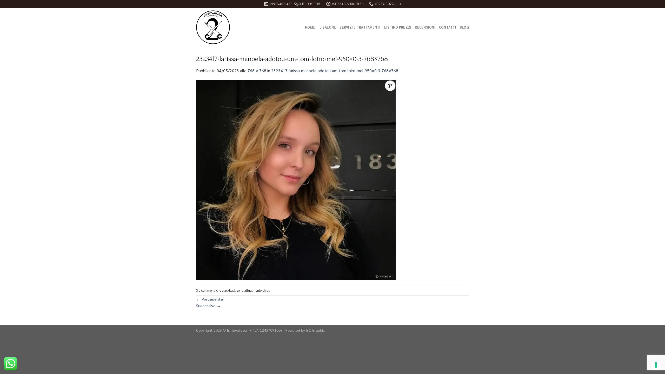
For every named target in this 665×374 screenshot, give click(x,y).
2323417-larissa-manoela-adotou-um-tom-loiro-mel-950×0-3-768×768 (334, 70)
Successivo (208, 305)
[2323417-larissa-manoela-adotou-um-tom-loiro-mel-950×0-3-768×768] (296, 179)
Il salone (327, 27)
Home (310, 27)
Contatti (447, 27)
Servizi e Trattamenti (360, 27)
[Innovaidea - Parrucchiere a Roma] (222, 27)
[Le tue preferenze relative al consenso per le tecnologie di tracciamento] (656, 365)
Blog (464, 27)
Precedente (209, 299)
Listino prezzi (397, 27)
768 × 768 (257, 70)
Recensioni (425, 27)
